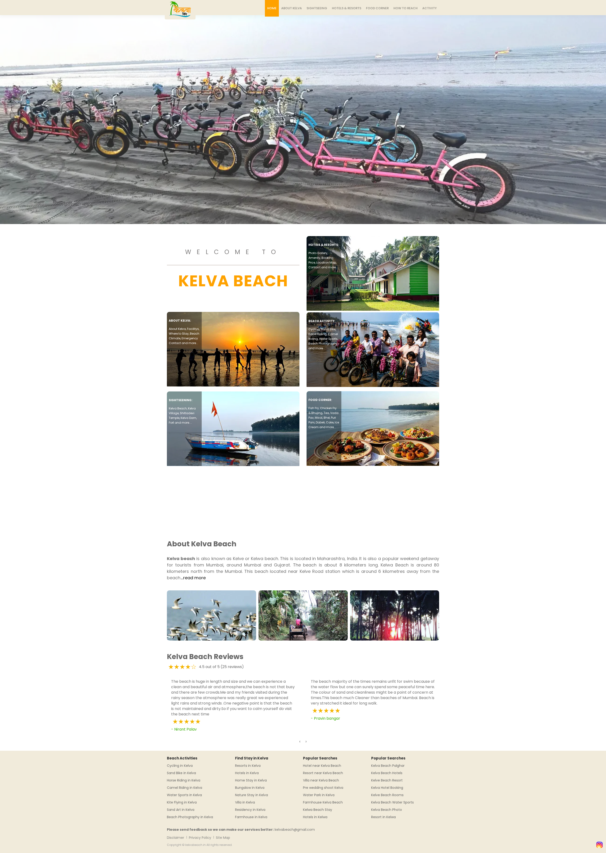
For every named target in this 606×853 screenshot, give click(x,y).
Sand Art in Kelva (180, 809)
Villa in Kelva (245, 802)
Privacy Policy (200, 837)
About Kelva (291, 8)
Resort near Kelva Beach (323, 773)
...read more (193, 578)
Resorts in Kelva (248, 765)
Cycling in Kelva (180, 765)
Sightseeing (317, 8)
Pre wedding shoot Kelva (323, 787)
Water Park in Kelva (318, 795)
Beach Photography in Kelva (190, 817)
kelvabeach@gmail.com (295, 829)
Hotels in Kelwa (315, 817)
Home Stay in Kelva (251, 780)
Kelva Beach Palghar (388, 765)
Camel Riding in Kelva (184, 787)
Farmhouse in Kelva (251, 817)
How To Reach (405, 8)
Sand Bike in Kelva (181, 773)
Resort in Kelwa (383, 817)
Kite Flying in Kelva (182, 802)
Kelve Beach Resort (387, 780)
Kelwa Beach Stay (317, 809)
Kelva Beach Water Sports (392, 802)
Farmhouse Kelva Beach (323, 802)
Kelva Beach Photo (386, 809)
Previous (2, 112)
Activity (429, 8)
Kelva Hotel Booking (387, 787)
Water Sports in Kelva (184, 795)
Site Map (223, 837)
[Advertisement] (303, 500)
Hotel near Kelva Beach (322, 765)
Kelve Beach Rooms (387, 795)
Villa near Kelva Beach (321, 780)
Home (271, 8)
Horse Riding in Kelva (183, 780)
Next (603, 112)
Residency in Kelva (250, 809)
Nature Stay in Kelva (251, 795)
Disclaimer (175, 837)
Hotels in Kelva (247, 773)
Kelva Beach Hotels (386, 773)
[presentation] (300, 741)
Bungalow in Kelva (249, 787)
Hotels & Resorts (346, 8)
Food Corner (377, 8)
